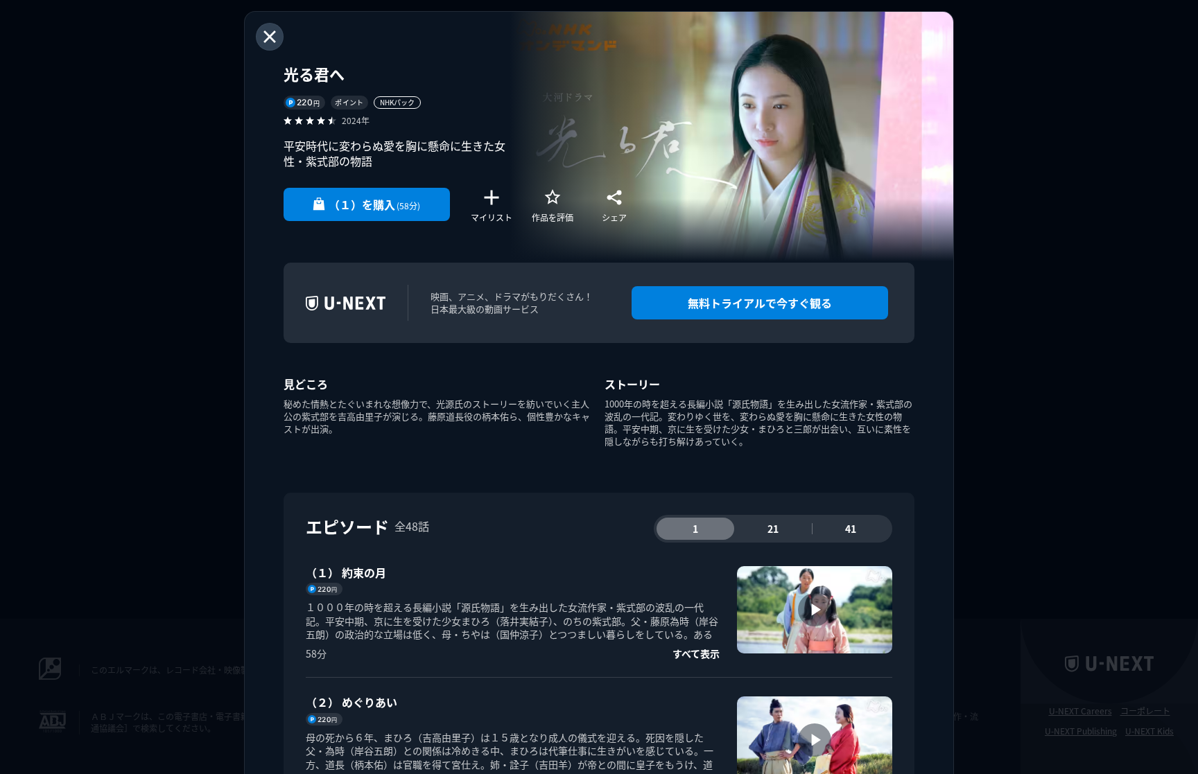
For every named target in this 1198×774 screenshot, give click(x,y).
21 (773, 529)
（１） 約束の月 (346, 572)
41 (850, 529)
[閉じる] (270, 37)
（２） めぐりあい (351, 702)
